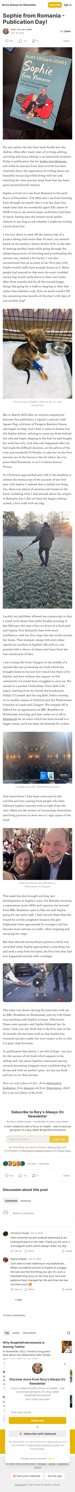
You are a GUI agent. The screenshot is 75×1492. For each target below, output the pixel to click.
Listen (67, 31)
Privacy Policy (37, 1448)
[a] (37, 982)
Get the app (55, 1476)
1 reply (18, 1299)
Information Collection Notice (44, 1445)
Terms (51, 1463)
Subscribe (54, 4)
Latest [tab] (16, 1332)
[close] (65, 1364)
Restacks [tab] (26, 1200)
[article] (37, 1353)
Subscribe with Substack (40, 1433)
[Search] (68, 1332)
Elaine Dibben (18, 1259)
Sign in (68, 4)
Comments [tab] (11, 1200)
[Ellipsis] (70, 1233)
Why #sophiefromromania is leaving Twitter (23, 1344)
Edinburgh (10, 719)
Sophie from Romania (53, 161)
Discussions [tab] (29, 1332)
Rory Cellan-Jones (21, 29)
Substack (20, 1484)
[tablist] (18, 1200)
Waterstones (53, 1088)
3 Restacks (43, 1163)
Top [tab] (7, 1332)
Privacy (42, 1463)
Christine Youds (19, 1233)
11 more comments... (15, 1315)
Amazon (29, 1088)
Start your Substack (28, 1476)
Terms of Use (54, 1441)
